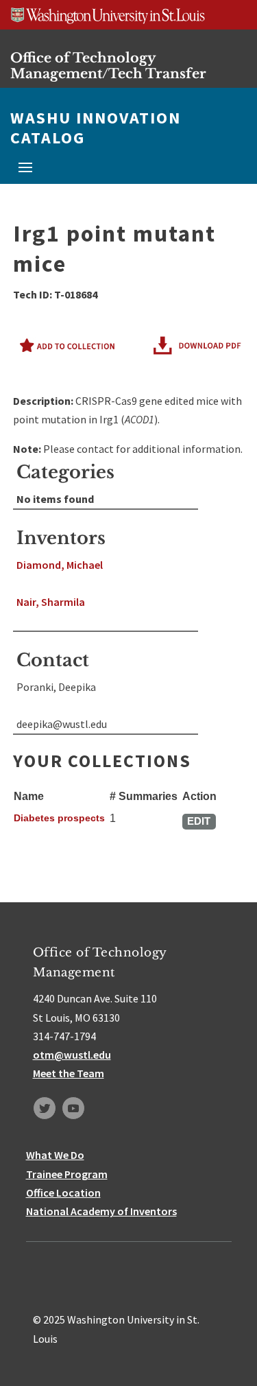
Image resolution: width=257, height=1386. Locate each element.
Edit (198, 821)
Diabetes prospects (59, 817)
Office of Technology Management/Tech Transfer (108, 65)
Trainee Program (67, 1174)
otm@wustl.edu (72, 1054)
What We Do (55, 1155)
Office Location (63, 1192)
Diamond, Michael (59, 565)
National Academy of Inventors (101, 1211)
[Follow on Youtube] (73, 1108)
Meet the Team (68, 1073)
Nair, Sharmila (50, 602)
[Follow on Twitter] (44, 1108)
